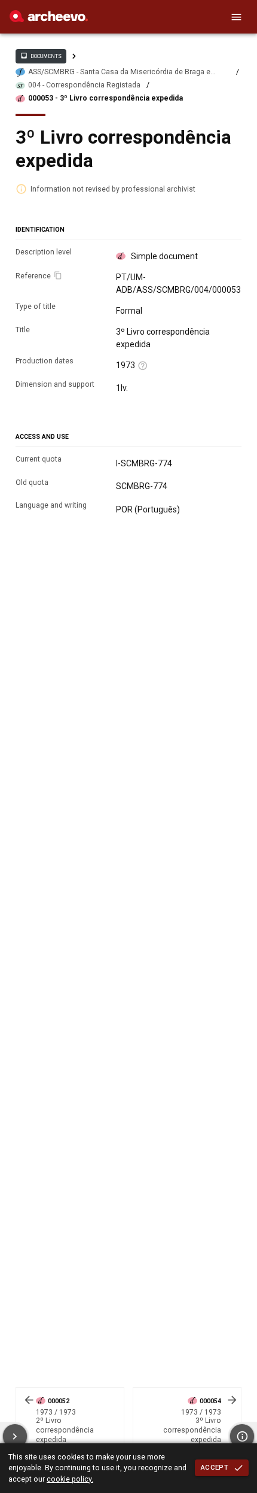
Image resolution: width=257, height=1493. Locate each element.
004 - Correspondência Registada (84, 85)
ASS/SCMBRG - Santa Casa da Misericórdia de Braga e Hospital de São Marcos (119, 72)
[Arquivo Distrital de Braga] (49, 19)
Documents (40, 55)
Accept (214, 1467)
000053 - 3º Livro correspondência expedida (105, 98)
